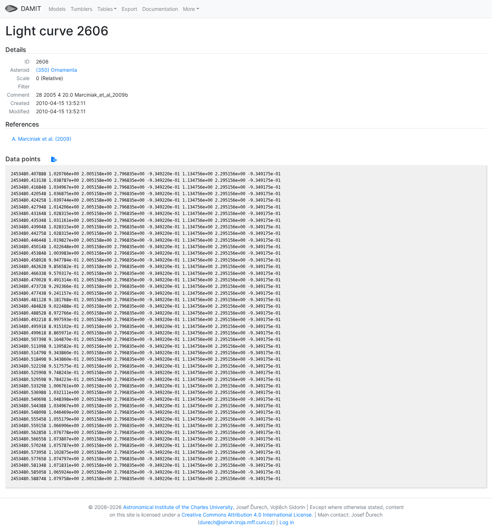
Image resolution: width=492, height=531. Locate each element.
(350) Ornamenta (56, 70)
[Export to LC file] (54, 159)
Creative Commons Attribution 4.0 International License (247, 515)
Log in (286, 522)
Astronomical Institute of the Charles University (178, 507)
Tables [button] (105, 9)
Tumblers (81, 9)
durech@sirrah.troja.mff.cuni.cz (236, 522)
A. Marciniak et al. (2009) (41, 139)
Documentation (160, 9)
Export (129, 9)
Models (57, 9)
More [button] (189, 9)
